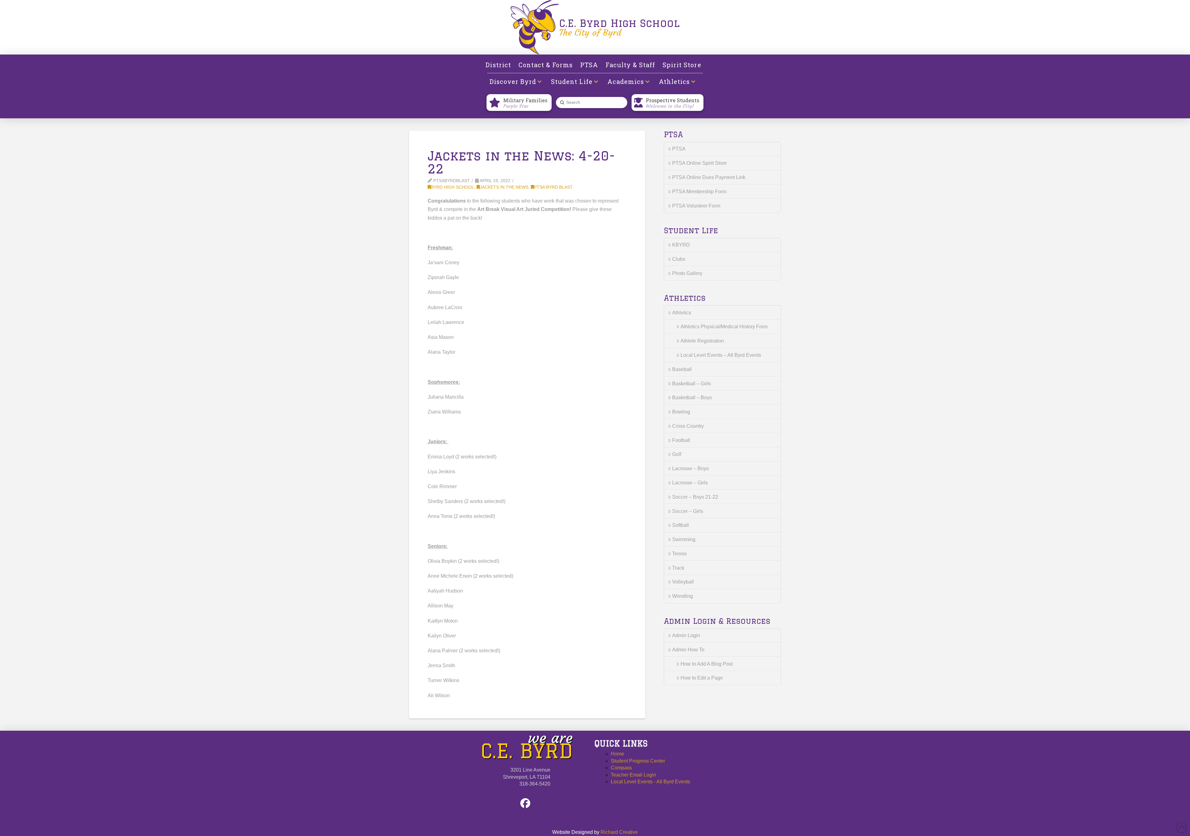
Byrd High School (452, 187)
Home (617, 753)
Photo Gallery (687, 273)
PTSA (678, 148)
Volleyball (683, 581)
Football (681, 440)
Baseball (682, 369)
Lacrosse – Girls (690, 482)
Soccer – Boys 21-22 (695, 497)
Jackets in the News (504, 187)
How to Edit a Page (702, 678)
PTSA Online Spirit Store (699, 163)
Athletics (681, 312)
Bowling (681, 411)
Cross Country (688, 426)
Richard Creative (619, 832)
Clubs (678, 259)
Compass (621, 767)
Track (678, 568)
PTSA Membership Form (699, 191)
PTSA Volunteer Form (696, 205)
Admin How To (688, 649)
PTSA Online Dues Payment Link (708, 177)
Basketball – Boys (692, 397)
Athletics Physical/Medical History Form (724, 326)
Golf (676, 454)
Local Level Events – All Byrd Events (721, 355)
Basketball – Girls (691, 383)
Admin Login (686, 635)
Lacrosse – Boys (690, 468)
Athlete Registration (702, 341)
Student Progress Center (638, 761)
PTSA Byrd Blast (553, 187)
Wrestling (682, 596)
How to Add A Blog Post (707, 664)
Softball (680, 525)
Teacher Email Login (633, 774)
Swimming (683, 539)
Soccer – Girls (687, 511)
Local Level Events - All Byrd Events (650, 781)
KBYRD (681, 244)
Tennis (679, 553)
